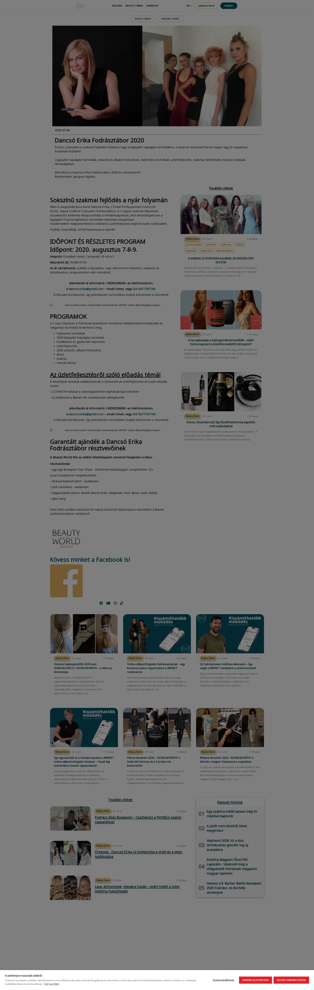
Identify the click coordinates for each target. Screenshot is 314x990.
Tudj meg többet (51, 984)
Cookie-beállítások (223, 980)
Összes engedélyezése (291, 980)
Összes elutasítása (255, 980)
